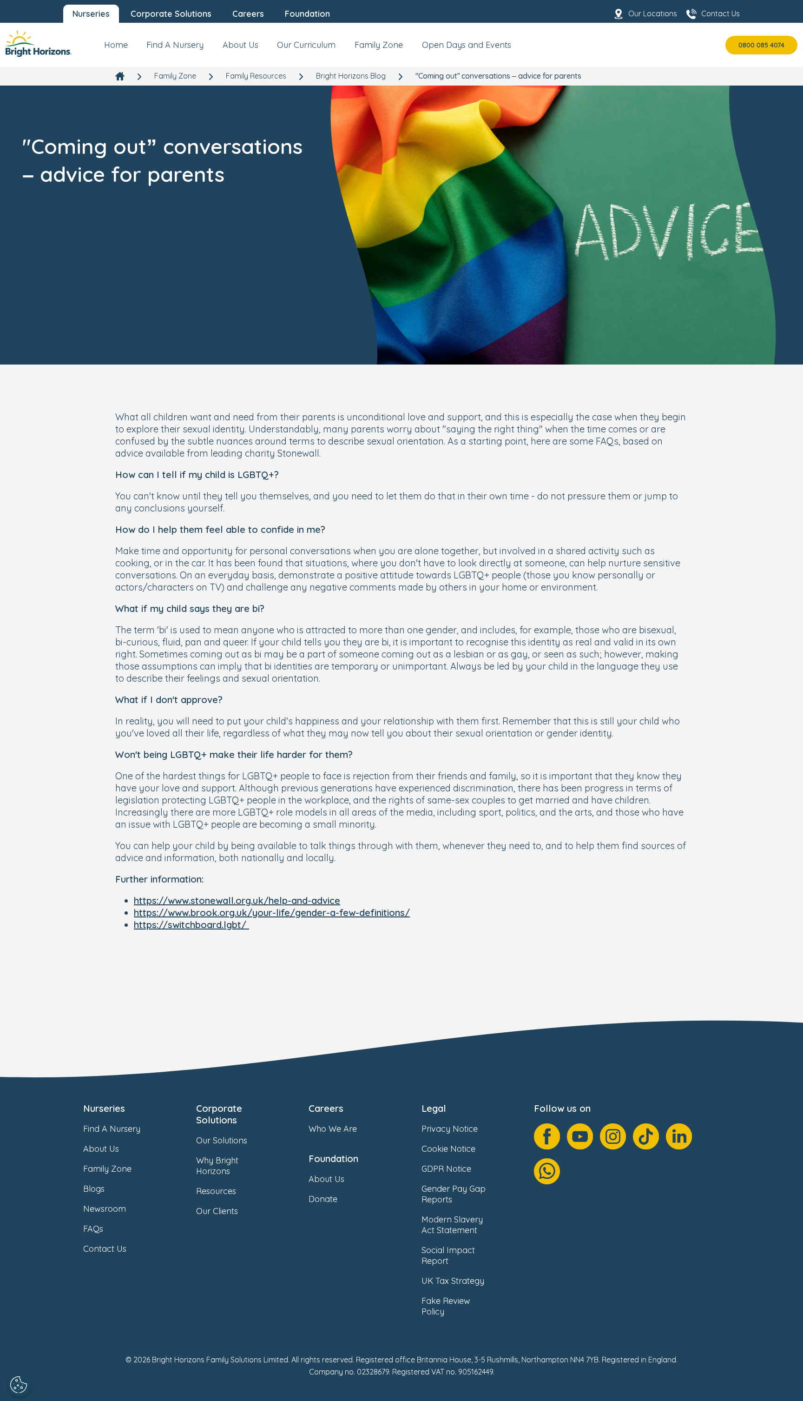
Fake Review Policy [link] (445, 1306)
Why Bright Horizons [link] (217, 1165)
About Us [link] (101, 1148)
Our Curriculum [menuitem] (306, 45)
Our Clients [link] (217, 1211)
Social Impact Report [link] (448, 1255)
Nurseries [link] (104, 1108)
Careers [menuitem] (248, 13)
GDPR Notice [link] (446, 1168)
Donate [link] (323, 1199)
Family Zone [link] (175, 75)
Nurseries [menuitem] (91, 13)
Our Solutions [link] (221, 1140)
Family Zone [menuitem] (379, 45)
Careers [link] (326, 1108)
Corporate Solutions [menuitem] (171, 13)
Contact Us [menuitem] (720, 13)
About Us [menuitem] (240, 45)
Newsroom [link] (104, 1208)
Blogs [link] (94, 1188)
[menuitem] (116, 48)
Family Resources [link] (256, 75)
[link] (39, 45)
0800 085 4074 (761, 45)
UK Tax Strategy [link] (452, 1280)
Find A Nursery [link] (111, 1128)
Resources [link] (216, 1191)
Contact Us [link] (104, 1248)
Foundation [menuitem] (307, 13)
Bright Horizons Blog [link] (351, 75)
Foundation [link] (333, 1158)
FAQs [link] (93, 1228)
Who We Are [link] (333, 1128)
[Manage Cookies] (19, 1384)
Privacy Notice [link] (449, 1128)
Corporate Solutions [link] (219, 1114)
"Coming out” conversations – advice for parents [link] (498, 75)
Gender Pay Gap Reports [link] (453, 1194)
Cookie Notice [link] (448, 1148)
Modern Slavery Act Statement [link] (452, 1224)
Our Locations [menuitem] (652, 13)
